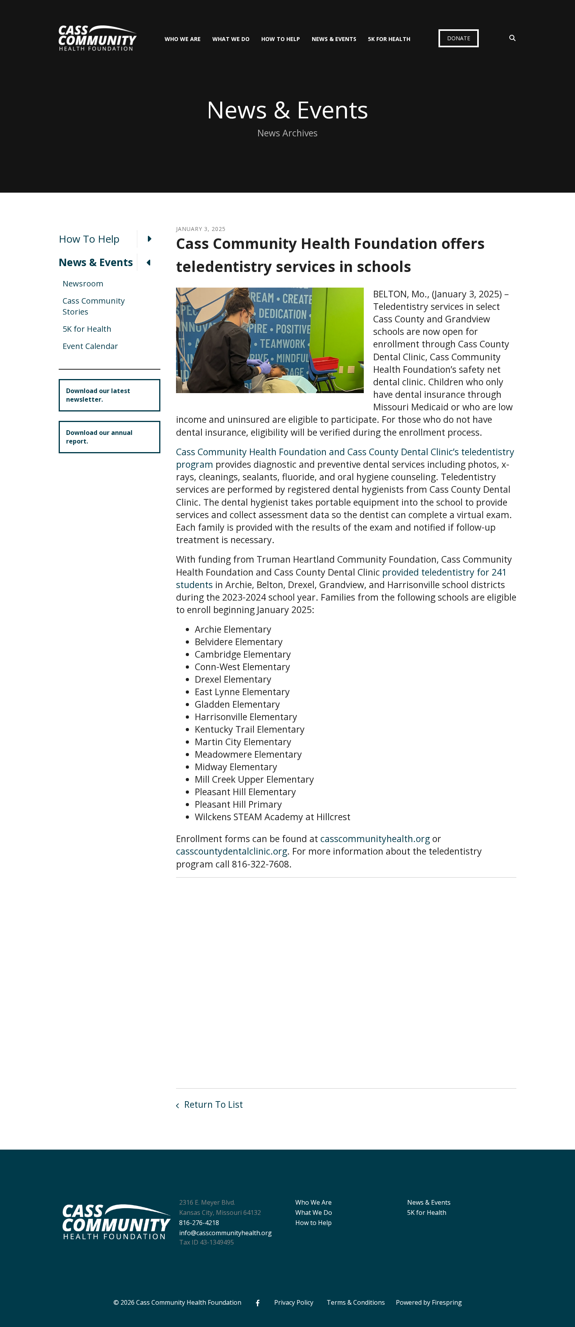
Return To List (212, 1104)
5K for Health (389, 39)
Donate (458, 38)
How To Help (280, 39)
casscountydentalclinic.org (231, 851)
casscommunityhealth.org (375, 838)
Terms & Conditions (356, 1302)
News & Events (334, 39)
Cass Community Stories (94, 306)
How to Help (313, 1222)
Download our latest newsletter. (98, 395)
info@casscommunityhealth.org (225, 1233)
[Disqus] (346, 981)
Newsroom (83, 283)
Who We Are (183, 39)
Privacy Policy (293, 1302)
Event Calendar (90, 346)
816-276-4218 (199, 1222)
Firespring (447, 1302)
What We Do (231, 39)
